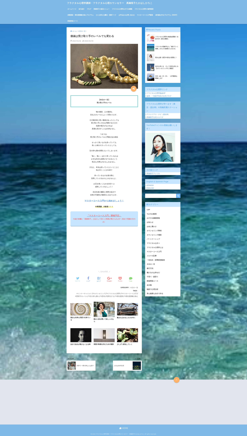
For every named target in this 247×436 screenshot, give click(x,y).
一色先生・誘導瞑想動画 (156, 260)
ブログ (89, 9)
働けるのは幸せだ (153, 273)
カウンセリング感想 (154, 235)
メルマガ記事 (152, 256)
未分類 (149, 285)
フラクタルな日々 (153, 243)
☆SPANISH (149, 185)
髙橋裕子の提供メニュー (102, 9)
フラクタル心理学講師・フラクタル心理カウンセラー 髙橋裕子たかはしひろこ (110, 3)
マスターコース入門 (130, 293)
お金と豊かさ (152, 226)
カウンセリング (99, 293)
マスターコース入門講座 (145, 15)
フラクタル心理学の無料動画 (144, 9)
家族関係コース (73, 21)
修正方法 (150, 268)
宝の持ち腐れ (94, 296)
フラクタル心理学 (114, 293)
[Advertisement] (104, 249)
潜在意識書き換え (132, 296)
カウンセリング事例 (154, 231)
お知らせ (150, 222)
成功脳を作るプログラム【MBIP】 (166, 15)
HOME (125, 428)
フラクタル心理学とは (155, 247)
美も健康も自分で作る (155, 293)
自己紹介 (81, 9)
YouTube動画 (152, 214)
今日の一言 (134, 287)
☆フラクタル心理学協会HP (155, 93)
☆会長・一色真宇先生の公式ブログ (158, 96)
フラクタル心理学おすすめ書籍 (122, 9)
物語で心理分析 (152, 289)
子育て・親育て (152, 277)
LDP (148, 210)
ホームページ (72, 9)
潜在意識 (120, 296)
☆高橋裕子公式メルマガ (154, 117)
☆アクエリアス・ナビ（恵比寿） (157, 114)
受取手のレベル (81, 296)
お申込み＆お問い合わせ (127, 15)
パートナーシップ (153, 239)
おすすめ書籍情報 (153, 218)
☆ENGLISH (149, 188)
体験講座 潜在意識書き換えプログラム (81, 15)
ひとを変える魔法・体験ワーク (106, 15)
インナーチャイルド (85, 293)
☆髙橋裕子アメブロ (152, 174)
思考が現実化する (108, 296)
